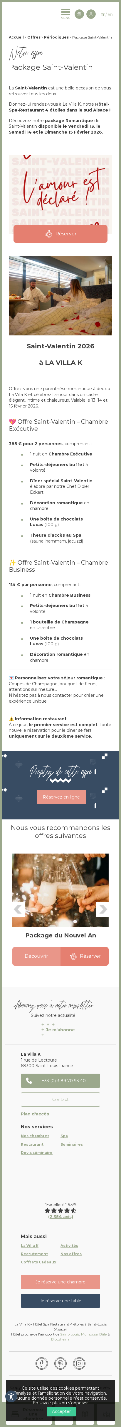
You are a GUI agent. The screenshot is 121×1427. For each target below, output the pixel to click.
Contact (60, 1099)
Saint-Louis (69, 1334)
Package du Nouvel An (60, 935)
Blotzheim (60, 1339)
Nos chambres (35, 1136)
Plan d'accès (35, 1114)
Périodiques (56, 37)
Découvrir (36, 956)
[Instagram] (79, 1363)
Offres (34, 37)
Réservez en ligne (61, 797)
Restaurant (32, 1144)
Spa (64, 1136)
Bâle (103, 1334)
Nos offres (71, 1254)
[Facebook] (41, 1363)
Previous (17, 909)
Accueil (16, 37)
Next (103, 909)
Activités (69, 1246)
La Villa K (29, 1246)
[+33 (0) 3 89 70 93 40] (79, 14)
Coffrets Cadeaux (38, 1262)
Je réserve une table (60, 1300)
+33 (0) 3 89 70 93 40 (64, 1080)
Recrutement (34, 1254)
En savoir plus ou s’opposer (60, 1403)
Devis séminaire (37, 1153)
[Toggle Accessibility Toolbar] (11, 1396)
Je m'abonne (60, 1029)
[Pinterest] (60, 1363)
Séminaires (71, 1144)
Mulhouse (89, 1334)
